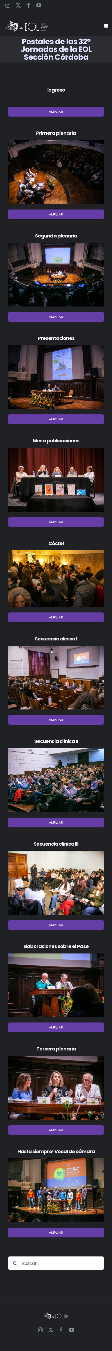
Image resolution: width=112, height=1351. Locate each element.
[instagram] (7, 5)
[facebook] (28, 5)
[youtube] (38, 5)
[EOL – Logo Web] (26, 23)
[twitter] (18, 5)
